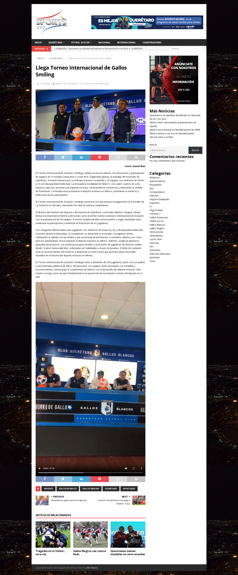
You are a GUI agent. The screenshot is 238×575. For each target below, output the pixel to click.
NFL (152, 246)
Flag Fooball (156, 210)
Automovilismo (157, 181)
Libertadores (156, 235)
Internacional (126, 42)
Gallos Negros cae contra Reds (89, 552)
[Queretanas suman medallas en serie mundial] (128, 534)
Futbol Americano (159, 217)
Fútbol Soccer (80, 42)
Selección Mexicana (160, 253)
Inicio (38, 42)
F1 (151, 206)
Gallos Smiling (90, 488)
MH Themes (92, 567)
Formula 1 (155, 213)
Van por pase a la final (161, 137)
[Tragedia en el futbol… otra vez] (53, 534)
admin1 (58, 83)
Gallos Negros (157, 228)
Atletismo (155, 177)
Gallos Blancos (68, 488)
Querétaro (55, 42)
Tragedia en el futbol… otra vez (51, 552)
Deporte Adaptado (159, 199)
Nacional (104, 42)
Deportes (154, 202)
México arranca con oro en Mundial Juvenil (172, 133)
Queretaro (111, 488)
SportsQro (129, 488)
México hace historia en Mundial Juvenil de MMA (175, 129)
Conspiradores (151, 42)
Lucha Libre (156, 239)
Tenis (152, 261)
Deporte (48, 488)
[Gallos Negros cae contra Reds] (90, 534)
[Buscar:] (186, 48)
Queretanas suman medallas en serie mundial (128, 552)
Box (152, 188)
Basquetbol (156, 184)
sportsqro (155, 257)
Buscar (153, 144)
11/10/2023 (45, 83)
